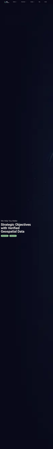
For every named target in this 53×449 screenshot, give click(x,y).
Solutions (14, 1)
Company (31, 1)
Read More (13, 443)
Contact (45, 1)
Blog (39, 1)
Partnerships (23, 1)
